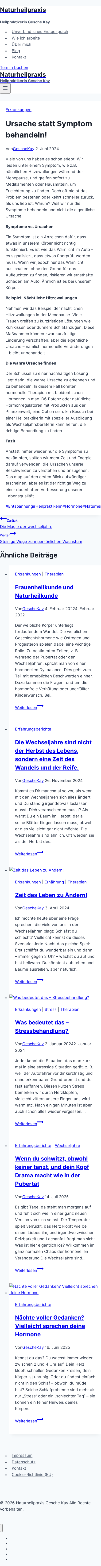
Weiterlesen (29, 707)
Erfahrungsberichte (33, 729)
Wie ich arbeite (26, 38)
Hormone (72, 506)
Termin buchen (14, 67)
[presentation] (55, 870)
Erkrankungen (18, 109)
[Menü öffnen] (5, 88)
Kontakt (19, 57)
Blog (16, 50)
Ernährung (54, 882)
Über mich (21, 44)
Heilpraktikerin (47, 506)
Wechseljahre (67, 1145)
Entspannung (19, 506)
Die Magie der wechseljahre (26, 523)
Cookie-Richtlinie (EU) (32, 1474)
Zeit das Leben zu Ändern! (51, 895)
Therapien (54, 574)
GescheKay (23, 148)
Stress (51, 1009)
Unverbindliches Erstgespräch (40, 31)
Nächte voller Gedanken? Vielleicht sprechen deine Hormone (50, 1326)
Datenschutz (23, 1462)
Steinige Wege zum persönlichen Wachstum (41, 538)
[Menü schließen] (1, 1528)
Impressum (22, 1455)
